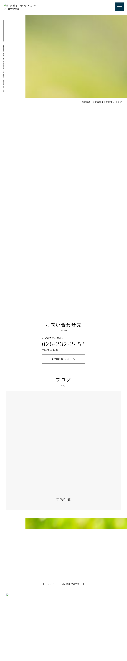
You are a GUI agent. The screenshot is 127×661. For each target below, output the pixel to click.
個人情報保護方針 (70, 584)
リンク (50, 584)
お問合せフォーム (63, 359)
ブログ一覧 (63, 499)
